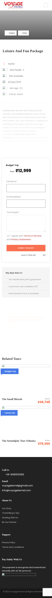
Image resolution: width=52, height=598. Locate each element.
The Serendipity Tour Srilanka (19, 440)
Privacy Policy (8, 542)
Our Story (6, 508)
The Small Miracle (12, 399)
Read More (26, 143)
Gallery (12, 33)
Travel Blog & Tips (10, 512)
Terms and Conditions (13, 547)
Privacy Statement (21, 239)
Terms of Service (32, 235)
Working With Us (10, 517)
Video (24, 33)
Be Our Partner (9, 522)
